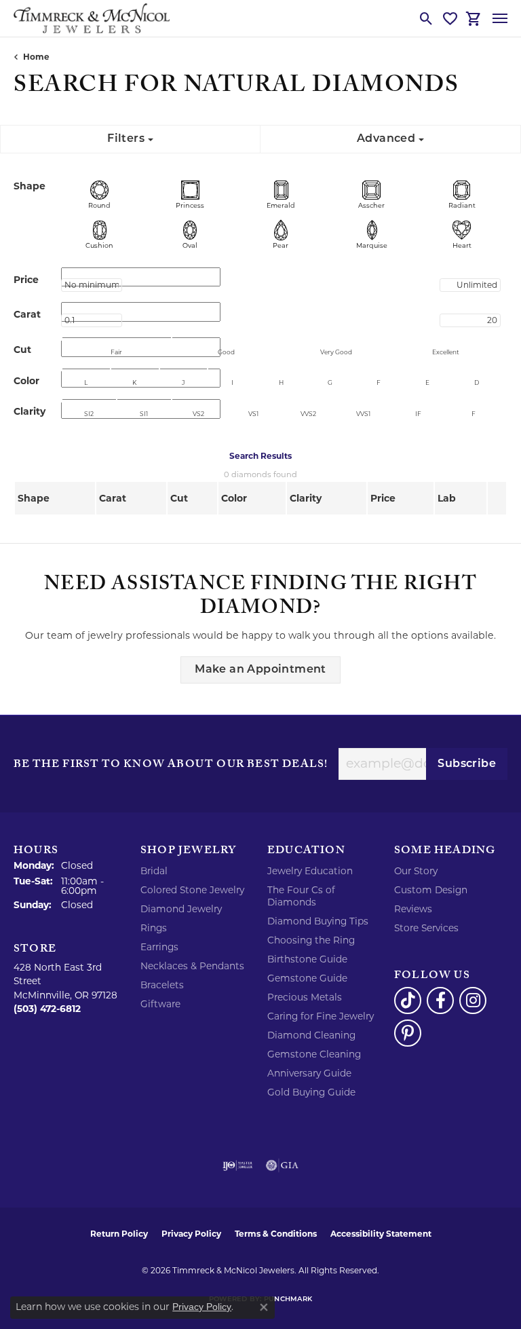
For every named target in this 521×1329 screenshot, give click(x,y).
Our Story (416, 870)
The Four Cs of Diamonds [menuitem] (301, 895)
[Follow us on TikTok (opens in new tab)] (407, 1000)
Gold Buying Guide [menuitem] (311, 1092)
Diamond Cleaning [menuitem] (311, 1035)
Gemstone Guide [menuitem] (307, 978)
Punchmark (288, 1299)
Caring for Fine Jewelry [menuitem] (320, 1016)
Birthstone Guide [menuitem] (307, 959)
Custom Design (430, 889)
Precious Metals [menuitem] (304, 997)
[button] (426, 18)
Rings (153, 927)
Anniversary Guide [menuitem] (309, 1073)
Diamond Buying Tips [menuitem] (317, 921)
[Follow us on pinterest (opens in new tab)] (407, 1033)
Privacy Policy (191, 1234)
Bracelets (162, 984)
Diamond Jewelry (181, 908)
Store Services (426, 927)
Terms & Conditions (276, 1234)
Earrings (159, 946)
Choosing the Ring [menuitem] (311, 940)
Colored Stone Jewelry (192, 889)
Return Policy (119, 1234)
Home (36, 57)
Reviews (413, 908)
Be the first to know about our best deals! (171, 765)
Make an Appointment (260, 669)
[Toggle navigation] (500, 18)
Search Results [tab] (260, 456)
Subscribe (467, 764)
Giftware (160, 1003)
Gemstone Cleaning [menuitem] (314, 1054)
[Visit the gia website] (282, 1165)
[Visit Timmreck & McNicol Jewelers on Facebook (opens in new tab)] (440, 1000)
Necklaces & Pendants (192, 965)
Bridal (154, 870)
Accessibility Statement (380, 1234)
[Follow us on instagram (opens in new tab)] (472, 1000)
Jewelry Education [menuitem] (310, 870)
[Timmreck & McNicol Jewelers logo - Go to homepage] (91, 18)
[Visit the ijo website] (238, 1165)
